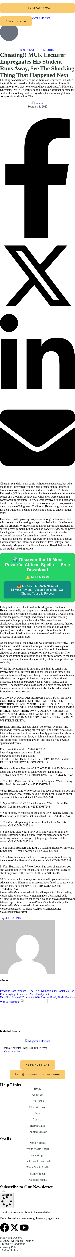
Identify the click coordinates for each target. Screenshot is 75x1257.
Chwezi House (37, 1107)
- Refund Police (9, 1250)
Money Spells (38, 1142)
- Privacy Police (9, 1247)
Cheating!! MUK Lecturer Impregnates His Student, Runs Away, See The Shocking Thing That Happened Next (37, 65)
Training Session (37, 1131)
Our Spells (37, 1100)
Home (37, 1088)
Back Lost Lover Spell (38, 1161)
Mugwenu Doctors (11, 1237)
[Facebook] (37, 236)
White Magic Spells (37, 1148)
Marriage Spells (38, 1179)
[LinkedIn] (37, 398)
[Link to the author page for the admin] (33, 103)
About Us (37, 1094)
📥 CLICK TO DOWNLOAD (37, 589)
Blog (37, 1113)
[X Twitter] (37, 312)
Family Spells (37, 1173)
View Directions (13, 1051)
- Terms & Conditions (12, 1243)
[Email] (37, 474)
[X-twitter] (14, 1227)
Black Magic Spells (37, 1167)
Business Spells (37, 1155)
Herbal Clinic (37, 1125)
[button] (37, 8)
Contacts (38, 1119)
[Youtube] (24, 1227)
